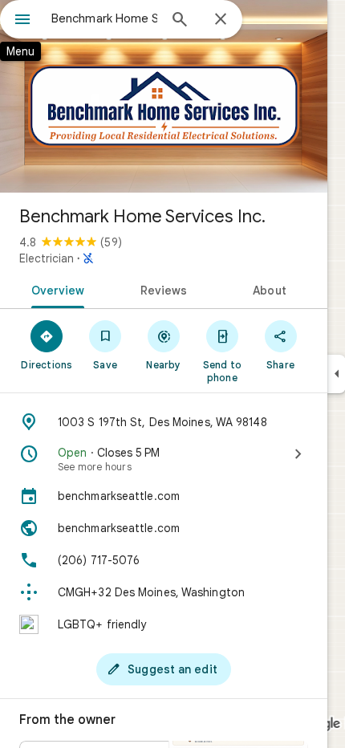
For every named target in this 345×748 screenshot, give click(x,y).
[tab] (55, 289)
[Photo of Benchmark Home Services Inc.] (163, 96)
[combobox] (104, 18)
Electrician (46, 258)
